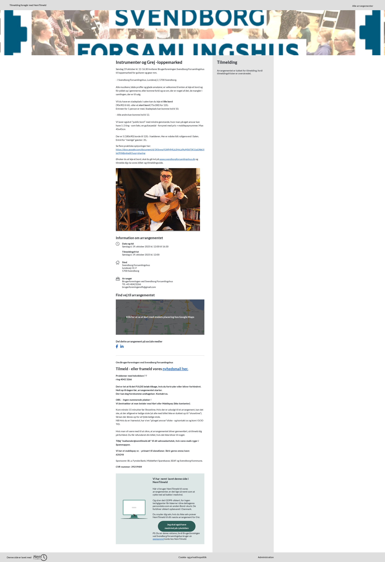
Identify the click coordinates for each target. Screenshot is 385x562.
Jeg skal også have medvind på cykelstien (180, 526)
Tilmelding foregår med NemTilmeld (28, 4)
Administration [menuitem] (266, 557)
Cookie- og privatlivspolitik (192, 557)
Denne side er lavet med (19, 557)
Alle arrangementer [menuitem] (362, 5)
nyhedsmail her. (175, 369)
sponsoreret (158, 538)
